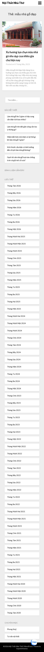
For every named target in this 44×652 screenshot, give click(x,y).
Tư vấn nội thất (13, 636)
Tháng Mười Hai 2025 (16, 236)
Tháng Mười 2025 (14, 251)
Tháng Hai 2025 (13, 301)
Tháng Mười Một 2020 (16, 591)
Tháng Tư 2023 (13, 417)
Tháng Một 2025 (14, 309)
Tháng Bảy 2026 (14, 193)
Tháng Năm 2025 (14, 280)
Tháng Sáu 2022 (13, 482)
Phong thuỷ (11, 629)
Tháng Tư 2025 (13, 287)
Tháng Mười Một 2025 (16, 244)
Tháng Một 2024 (14, 388)
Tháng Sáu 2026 (13, 200)
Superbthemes (22, 648)
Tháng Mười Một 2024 (16, 323)
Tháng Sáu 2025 (13, 273)
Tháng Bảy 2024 (14, 352)
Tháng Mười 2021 (14, 526)
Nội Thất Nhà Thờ (13, 3)
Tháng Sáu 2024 (13, 359)
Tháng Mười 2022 (14, 453)
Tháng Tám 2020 (14, 613)
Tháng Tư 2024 (13, 374)
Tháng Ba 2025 (13, 294)
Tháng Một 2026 (14, 229)
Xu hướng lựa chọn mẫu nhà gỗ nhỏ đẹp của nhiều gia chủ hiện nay (22, 56)
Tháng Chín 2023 (14, 396)
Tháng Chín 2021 (14, 533)
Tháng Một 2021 (14, 576)
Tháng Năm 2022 (14, 490)
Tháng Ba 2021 (13, 562)
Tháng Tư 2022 (13, 497)
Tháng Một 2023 (14, 439)
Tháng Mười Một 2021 (16, 519)
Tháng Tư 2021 (13, 555)
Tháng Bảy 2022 (14, 475)
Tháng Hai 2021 (13, 569)
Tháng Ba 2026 (13, 222)
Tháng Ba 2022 (13, 504)
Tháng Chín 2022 (14, 461)
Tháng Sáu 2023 (13, 410)
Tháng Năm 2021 (14, 548)
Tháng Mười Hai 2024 (16, 316)
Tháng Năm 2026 (14, 207)
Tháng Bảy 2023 (14, 403)
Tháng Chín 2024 (14, 338)
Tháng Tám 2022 (14, 468)
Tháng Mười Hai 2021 (16, 511)
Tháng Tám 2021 (14, 540)
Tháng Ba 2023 (13, 424)
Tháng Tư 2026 (13, 215)
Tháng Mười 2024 (14, 330)
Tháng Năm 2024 (14, 367)
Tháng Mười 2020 (14, 598)
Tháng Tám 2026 (14, 186)
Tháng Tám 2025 (14, 265)
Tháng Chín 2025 (14, 258)
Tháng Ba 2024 (13, 381)
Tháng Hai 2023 (13, 432)
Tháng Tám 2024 (14, 345)
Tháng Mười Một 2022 (16, 446)
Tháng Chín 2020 (14, 605)
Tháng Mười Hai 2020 (16, 584)
